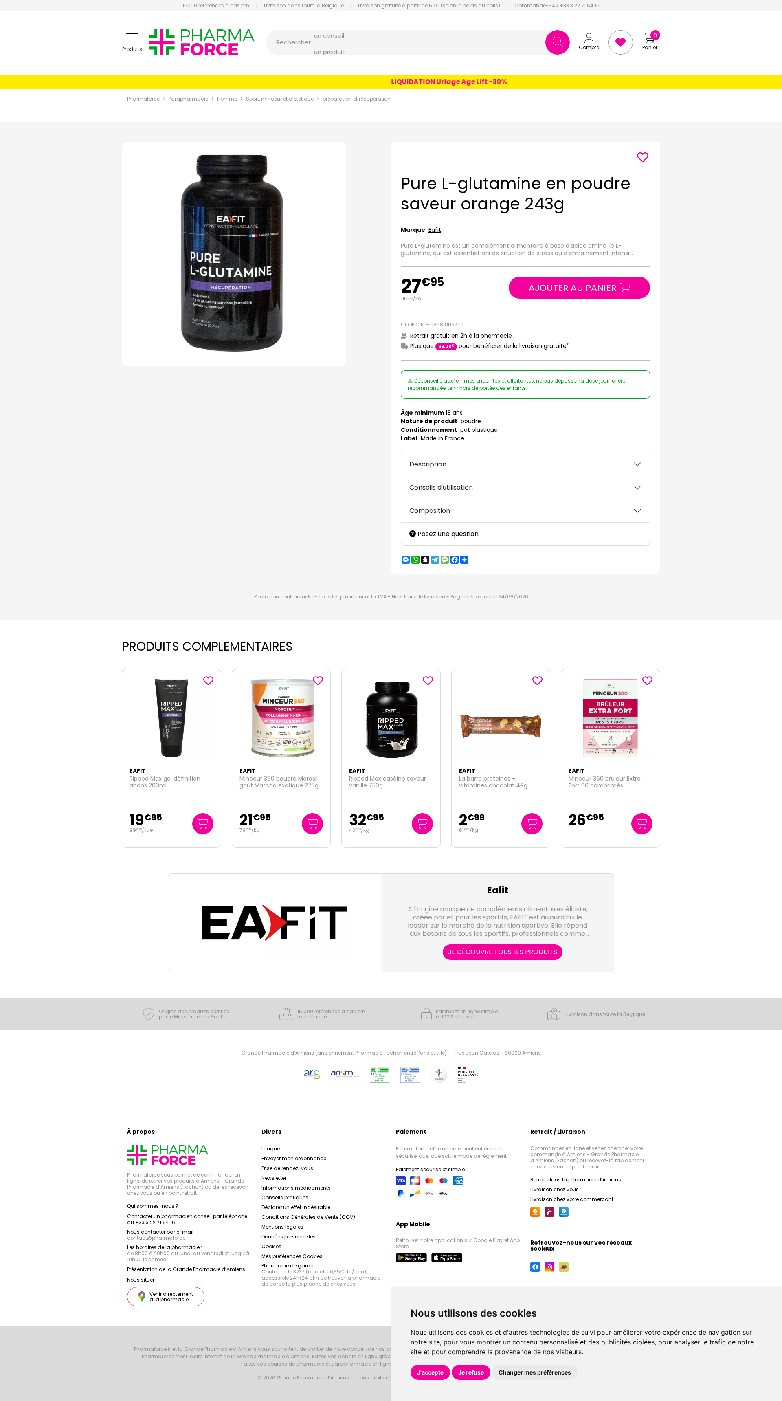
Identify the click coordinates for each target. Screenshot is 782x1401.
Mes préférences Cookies (292, 1256)
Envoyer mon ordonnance (293, 1158)
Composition (429, 510)
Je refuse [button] (471, 1372)
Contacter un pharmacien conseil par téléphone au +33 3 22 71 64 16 (187, 1219)
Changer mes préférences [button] (535, 1372)
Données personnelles (288, 1237)
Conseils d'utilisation (441, 487)
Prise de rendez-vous (287, 1168)
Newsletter (273, 1178)
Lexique (270, 1149)
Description (427, 464)
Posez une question (448, 534)
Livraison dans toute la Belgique (304, 5)
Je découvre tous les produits (502, 952)
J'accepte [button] (430, 1372)
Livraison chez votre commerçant (571, 1199)
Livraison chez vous (554, 1189)
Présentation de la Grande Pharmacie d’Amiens (186, 1269)
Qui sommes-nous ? (152, 1206)
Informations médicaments (296, 1188)
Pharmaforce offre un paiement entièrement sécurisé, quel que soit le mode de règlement (451, 1152)
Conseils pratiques (284, 1197)
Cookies (271, 1246)
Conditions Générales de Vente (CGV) (308, 1217)
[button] (132, 42)
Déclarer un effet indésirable (295, 1207)
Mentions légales (282, 1227)
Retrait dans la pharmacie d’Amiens (575, 1180)
